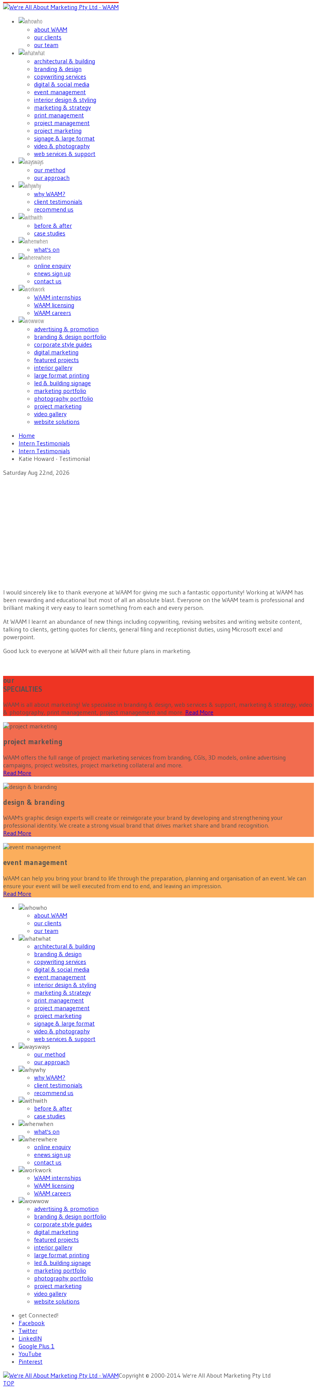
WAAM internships (57, 297)
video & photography (62, 146)
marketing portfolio (60, 390)
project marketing (58, 130)
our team (46, 45)
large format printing (61, 375)
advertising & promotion (66, 329)
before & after (53, 225)
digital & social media (61, 84)
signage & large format (64, 138)
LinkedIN (30, 1338)
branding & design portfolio (70, 336)
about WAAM (50, 29)
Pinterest (31, 1361)
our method (49, 170)
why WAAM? (49, 194)
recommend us (53, 209)
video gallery (50, 414)
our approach (52, 177)
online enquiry (52, 265)
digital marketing (56, 352)
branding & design (58, 69)
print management (59, 115)
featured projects (56, 360)
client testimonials (58, 201)
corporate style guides (63, 344)
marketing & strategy (62, 107)
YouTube (30, 1354)
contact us (47, 281)
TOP (8, 1383)
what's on (47, 249)
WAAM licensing (54, 305)
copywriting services (60, 76)
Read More (199, 712)
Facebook (32, 1323)
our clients (47, 37)
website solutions (57, 421)
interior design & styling (65, 99)
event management (60, 92)
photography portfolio (63, 398)
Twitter (28, 1330)
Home (27, 435)
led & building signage (62, 383)
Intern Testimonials (44, 443)
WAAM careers (52, 313)
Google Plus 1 (37, 1346)
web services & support (64, 153)
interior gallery (53, 367)
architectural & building (64, 61)
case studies (49, 233)
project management (62, 123)
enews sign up (52, 273)
